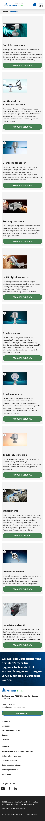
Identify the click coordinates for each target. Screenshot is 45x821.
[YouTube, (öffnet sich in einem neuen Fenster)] (3, 788)
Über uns (5, 735)
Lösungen (6, 726)
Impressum (6, 774)
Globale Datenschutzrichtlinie (12, 814)
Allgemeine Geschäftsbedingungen (17, 751)
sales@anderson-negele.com (13, 707)
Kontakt (5, 747)
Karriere (5, 739)
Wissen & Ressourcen (11, 730)
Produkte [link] (14, 12)
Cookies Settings (22, 713)
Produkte (6, 721)
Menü (41, 5)
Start (5, 12)
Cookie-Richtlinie (9, 760)
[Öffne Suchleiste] (34, 4)
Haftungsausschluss (10, 769)
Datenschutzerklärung (12, 765)
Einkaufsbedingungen (11, 756)
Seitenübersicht (32, 814)
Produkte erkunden (27, 66)
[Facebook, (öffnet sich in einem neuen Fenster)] (9, 788)
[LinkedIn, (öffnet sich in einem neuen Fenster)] (15, 788)
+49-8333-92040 (8, 704)
